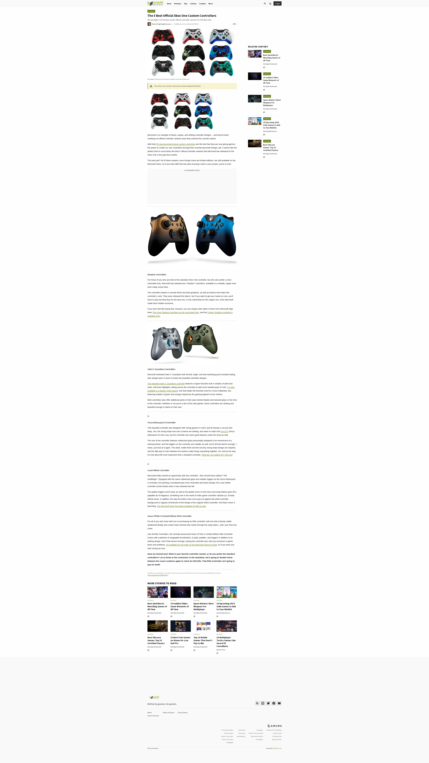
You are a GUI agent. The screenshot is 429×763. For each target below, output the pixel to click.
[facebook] (273, 703)
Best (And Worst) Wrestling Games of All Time (157, 606)
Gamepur (260, 730)
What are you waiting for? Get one (217, 455)
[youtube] (279, 703)
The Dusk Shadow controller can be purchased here (176, 312)
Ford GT (224, 431)
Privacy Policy (183, 713)
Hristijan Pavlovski (154, 613)
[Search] (265, 3)
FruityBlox (259, 739)
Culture (193, 3)
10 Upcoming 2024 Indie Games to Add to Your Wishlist (226, 606)
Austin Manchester (223, 613)
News (169, 3)
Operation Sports (257, 736)
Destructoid (277, 733)
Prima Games (228, 733)
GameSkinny (241, 736)
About (149, 713)
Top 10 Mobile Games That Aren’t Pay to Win (202, 640)
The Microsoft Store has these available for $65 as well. (181, 506)
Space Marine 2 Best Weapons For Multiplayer (203, 606)
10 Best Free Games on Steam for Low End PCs (180, 640)
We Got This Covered (256, 733)
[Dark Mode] (270, 3)
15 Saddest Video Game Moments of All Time (179, 606)
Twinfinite (241, 730)
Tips (185, 3)
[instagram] (262, 703)
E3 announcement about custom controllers (176, 144)
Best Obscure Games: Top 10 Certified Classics (156, 640)
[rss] (257, 703)
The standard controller (166, 384)
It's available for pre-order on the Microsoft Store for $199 (191, 545)
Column (202, 3)
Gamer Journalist (227, 736)
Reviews (177, 3)
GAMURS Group (277, 748)
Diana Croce (221, 650)
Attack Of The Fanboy (274, 730)
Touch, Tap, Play (227, 739)
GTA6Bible (229, 743)
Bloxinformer (277, 739)
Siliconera (241, 733)
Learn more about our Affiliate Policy (157, 575)
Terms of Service (168, 713)
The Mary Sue (277, 736)
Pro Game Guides (227, 730)
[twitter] (268, 703)
